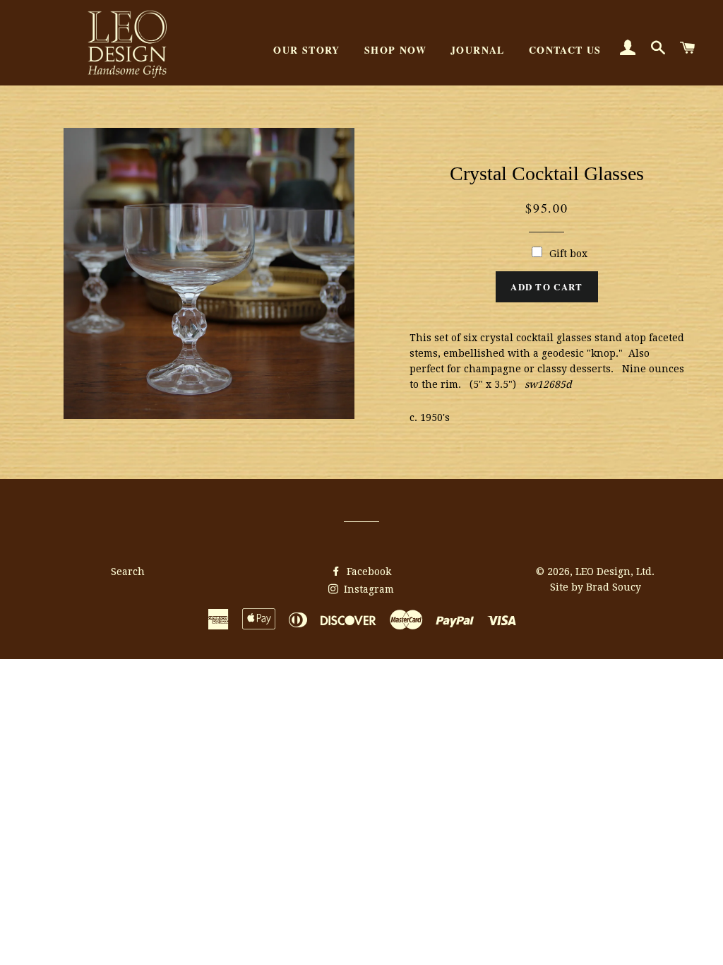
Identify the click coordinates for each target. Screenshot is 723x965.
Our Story (306, 49)
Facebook (367, 571)
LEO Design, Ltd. (615, 571)
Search (128, 571)
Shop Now (395, 49)
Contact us (565, 49)
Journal (477, 49)
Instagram (367, 589)
